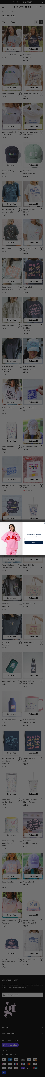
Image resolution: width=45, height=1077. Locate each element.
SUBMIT (33, 542)
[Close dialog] (44, 523)
